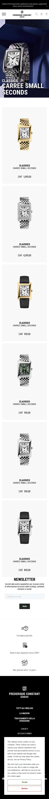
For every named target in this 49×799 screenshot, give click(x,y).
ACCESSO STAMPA (25, 733)
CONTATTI (24, 729)
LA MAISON (24, 713)
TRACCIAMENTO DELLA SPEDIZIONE (24, 719)
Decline (25, 788)
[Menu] (4, 14)
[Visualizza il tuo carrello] (46, 14)
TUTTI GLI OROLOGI (24, 708)
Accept (24, 782)
